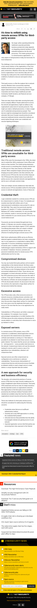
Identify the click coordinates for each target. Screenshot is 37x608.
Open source (9, 579)
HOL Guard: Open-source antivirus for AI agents (17, 522)
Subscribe (31, 586)
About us (22, 600)
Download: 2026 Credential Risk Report (14, 474)
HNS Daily (8, 549)
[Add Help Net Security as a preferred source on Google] (34, 28)
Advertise (27, 600)
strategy (12, 434)
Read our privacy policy (12, 600)
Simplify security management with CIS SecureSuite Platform (14, 494)
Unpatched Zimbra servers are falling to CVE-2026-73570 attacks (18, 460)
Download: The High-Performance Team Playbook (18, 489)
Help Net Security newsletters (13, 2)
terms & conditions (26, 590)
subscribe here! (24, 5)
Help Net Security (25, 597)
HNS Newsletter (10, 555)
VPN (21, 434)
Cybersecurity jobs (11, 572)
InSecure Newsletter (12, 560)
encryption (5, 434)
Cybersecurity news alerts (14, 565)
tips (17, 434)
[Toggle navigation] (34, 9)
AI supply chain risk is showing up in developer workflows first (17, 463)
